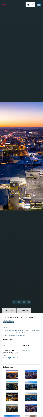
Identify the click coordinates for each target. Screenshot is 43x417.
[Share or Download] (14, 302)
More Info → (8, 322)
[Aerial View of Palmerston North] (12, 374)
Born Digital (26, 350)
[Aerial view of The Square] (12, 385)
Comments (24, 310)
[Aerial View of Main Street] (12, 396)
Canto (5, 345)
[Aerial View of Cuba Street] (12, 407)
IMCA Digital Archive (10, 357)
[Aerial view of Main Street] (31, 385)
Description (9, 310)
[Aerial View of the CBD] (31, 374)
